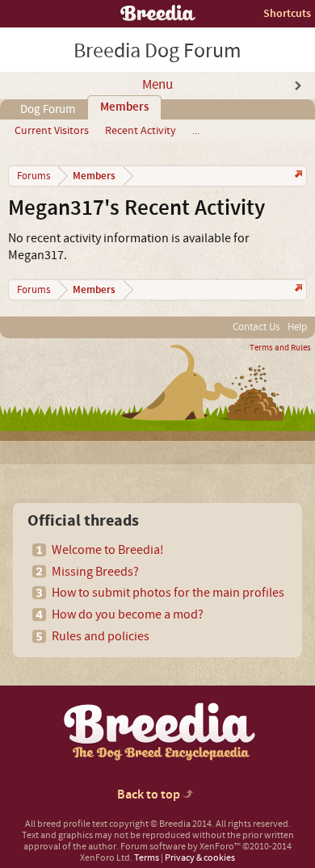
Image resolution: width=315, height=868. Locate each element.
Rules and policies (100, 636)
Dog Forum (47, 109)
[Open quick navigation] (297, 175)
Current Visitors (52, 131)
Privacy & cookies (200, 858)
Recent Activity (140, 131)
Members (124, 107)
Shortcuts (287, 13)
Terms (146, 858)
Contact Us (256, 327)
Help (297, 327)
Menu (157, 85)
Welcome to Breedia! (108, 550)
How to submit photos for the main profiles (168, 593)
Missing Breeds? (95, 572)
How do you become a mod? (128, 614)
